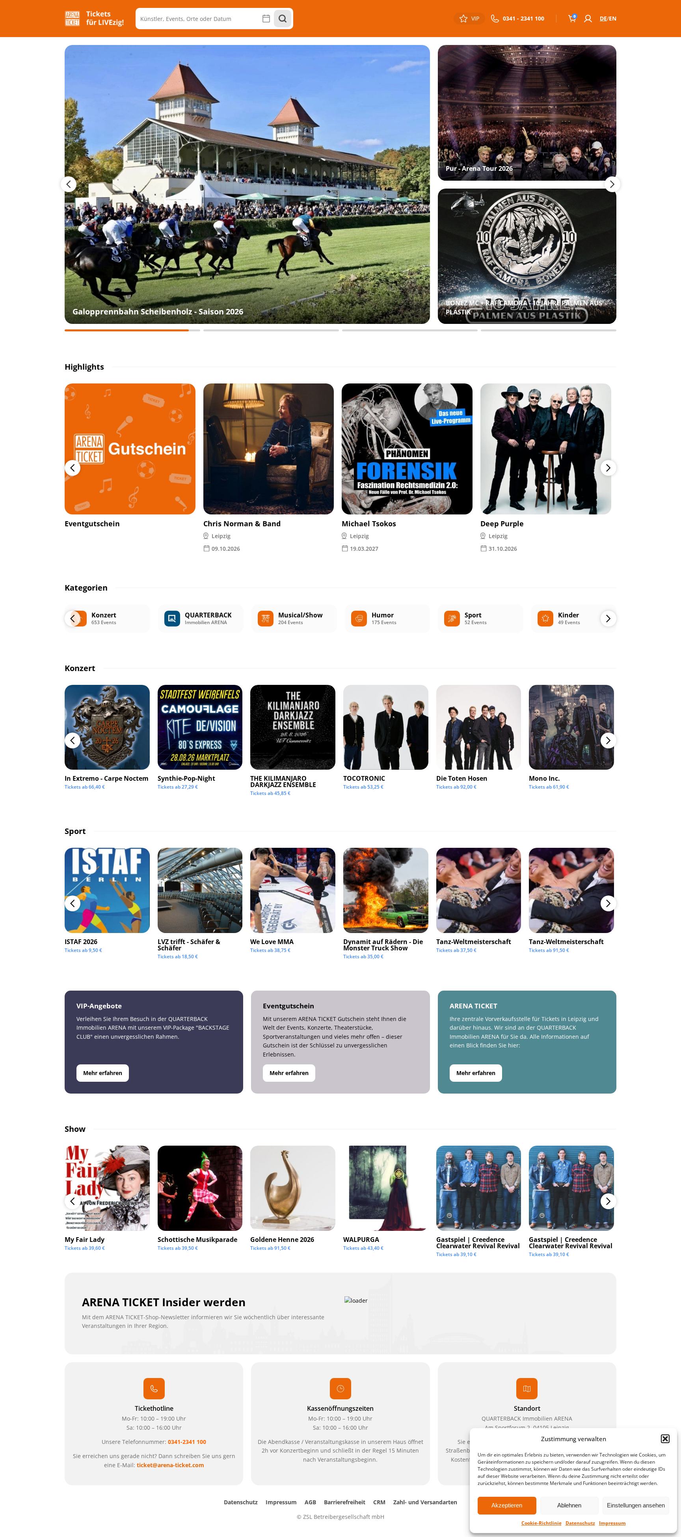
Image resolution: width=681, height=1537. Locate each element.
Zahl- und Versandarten (425, 1502)
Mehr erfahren (102, 1073)
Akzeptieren (506, 1505)
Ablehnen (569, 1505)
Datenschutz (580, 1523)
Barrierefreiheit (344, 1502)
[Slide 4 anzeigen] (548, 330)
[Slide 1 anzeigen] (132, 330)
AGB (310, 1502)
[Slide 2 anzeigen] (271, 330)
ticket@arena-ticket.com (170, 1465)
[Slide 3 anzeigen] (410, 330)
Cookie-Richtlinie (541, 1523)
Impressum (612, 1523)
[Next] (608, 468)
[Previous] (72, 468)
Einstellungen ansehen (636, 1505)
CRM (379, 1502)
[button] (665, 1439)
